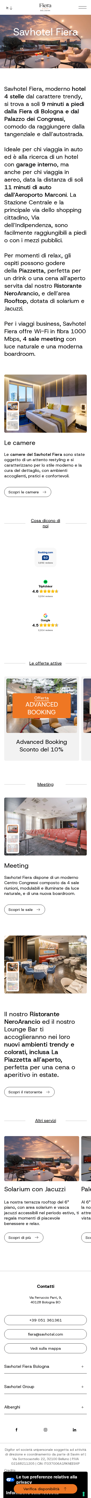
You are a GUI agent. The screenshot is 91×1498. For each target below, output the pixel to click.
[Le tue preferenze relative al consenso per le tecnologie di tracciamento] (84, 1494)
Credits (9, 1470)
